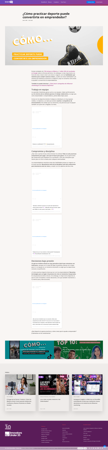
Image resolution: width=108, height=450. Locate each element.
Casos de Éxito (65, 432)
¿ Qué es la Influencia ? (87, 431)
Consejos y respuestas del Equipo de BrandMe (91, 441)
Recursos (85, 437)
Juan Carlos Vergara (49, 326)
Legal (63, 439)
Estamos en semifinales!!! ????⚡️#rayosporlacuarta (43, 144)
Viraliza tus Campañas (45, 434)
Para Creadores (10, 396)
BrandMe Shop (44, 436)
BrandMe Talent (44, 438)
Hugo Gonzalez (48, 146)
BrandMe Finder (44, 428)
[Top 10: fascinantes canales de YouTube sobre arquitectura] (78, 350)
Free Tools (85, 433)
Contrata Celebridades (45, 442)
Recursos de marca (65, 441)
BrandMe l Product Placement (46, 440)
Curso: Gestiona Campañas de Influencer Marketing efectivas (92, 429)
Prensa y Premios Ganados (67, 433)
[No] (106, 448)
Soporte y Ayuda (86, 439)
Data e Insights (77, 396)
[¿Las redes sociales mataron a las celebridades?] (54, 392)
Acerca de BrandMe (66, 428)
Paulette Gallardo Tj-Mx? (50, 255)
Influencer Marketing (44, 396)
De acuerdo (80, 448)
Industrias (64, 430)
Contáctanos (64, 437)
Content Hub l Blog (86, 435)
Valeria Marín (47, 211)
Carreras (63, 435)
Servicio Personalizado (45, 432)
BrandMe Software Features (46, 430)
